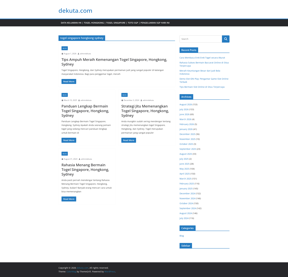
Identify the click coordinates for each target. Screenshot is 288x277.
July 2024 (184, 218)
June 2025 (184, 163)
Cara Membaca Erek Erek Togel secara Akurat (202, 57)
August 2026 (186, 104)
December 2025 (187, 134)
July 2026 (184, 109)
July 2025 (184, 158)
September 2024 (188, 208)
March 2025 (185, 178)
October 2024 (186, 203)
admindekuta (85, 53)
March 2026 (185, 119)
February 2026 (187, 124)
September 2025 (188, 148)
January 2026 (186, 129)
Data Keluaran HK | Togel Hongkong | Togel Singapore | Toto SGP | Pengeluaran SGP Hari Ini (115, 22)
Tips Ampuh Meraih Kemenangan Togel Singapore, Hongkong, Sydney (114, 62)
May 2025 (184, 168)
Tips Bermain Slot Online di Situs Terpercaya (202, 86)
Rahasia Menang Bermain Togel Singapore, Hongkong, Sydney (85, 169)
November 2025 (187, 139)
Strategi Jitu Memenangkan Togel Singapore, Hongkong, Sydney (145, 111)
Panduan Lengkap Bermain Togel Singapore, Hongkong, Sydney (85, 111)
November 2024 (187, 198)
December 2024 (187, 193)
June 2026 (184, 114)
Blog (65, 48)
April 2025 (185, 173)
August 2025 (186, 153)
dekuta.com (75, 10)
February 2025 (187, 183)
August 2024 (186, 213)
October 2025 (186, 144)
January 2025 (186, 188)
